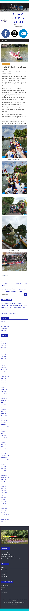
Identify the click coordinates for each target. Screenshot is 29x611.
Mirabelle (4, 73)
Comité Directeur (5, 585)
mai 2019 (3, 468)
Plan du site (4, 592)
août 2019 (3, 462)
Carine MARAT (16, 71)
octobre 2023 (4, 398)
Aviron (2, 567)
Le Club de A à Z (5, 326)
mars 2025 (3, 367)
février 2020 (4, 451)
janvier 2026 (4, 354)
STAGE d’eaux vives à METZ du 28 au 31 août (14, 284)
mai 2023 (3, 409)
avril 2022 (3, 433)
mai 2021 (3, 442)
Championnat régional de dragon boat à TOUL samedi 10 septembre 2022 (14, 290)
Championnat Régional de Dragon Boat (10, 558)
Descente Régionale (6, 552)
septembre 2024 (5, 376)
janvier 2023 (4, 418)
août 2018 (3, 479)
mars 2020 (3, 448)
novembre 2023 (5, 396)
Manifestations (6, 64)
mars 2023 (3, 413)
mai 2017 (3, 503)
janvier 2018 (4, 490)
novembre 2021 (5, 437)
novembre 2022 (5, 422)
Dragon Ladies (4, 576)
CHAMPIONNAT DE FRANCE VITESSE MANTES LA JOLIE (13, 307)
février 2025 (4, 369)
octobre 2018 (4, 475)
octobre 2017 (4, 492)
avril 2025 (3, 365)
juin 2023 (3, 407)
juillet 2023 (3, 405)
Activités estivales (5, 321)
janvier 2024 (4, 391)
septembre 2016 (5, 519)
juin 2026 (3, 343)
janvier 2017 (4, 510)
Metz (25, 71)
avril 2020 (3, 446)
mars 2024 (3, 387)
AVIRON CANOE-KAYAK (18, 18)
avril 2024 (3, 385)
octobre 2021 (4, 440)
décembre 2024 (5, 372)
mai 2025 (3, 363)
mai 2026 (3, 345)
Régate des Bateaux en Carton (8, 556)
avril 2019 (3, 470)
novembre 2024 (5, 374)
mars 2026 (3, 350)
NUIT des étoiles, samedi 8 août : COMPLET (11, 303)
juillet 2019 (3, 464)
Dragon (22, 71)
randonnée (9, 73)
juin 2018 (3, 484)
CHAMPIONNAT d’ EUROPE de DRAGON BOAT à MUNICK (14, 305)
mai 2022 (3, 431)
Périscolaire (4, 572)
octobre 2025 (4, 356)
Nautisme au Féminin (6, 554)
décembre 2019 (5, 455)
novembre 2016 (5, 514)
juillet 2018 (3, 481)
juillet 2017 (3, 499)
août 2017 (3, 497)
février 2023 (4, 416)
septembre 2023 (5, 400)
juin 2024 (3, 383)
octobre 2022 (4, 424)
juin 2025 (3, 361)
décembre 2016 (5, 512)
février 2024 (4, 389)
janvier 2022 (4, 435)
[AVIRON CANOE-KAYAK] (2, 40)
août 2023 (3, 402)
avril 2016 (3, 521)
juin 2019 (3, 466)
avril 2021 (3, 444)
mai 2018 (3, 486)
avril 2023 (3, 411)
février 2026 (4, 352)
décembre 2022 (5, 420)
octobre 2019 (4, 457)
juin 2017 (3, 501)
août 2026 (3, 339)
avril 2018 (3, 488)
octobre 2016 (4, 517)
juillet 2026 (3, 341)
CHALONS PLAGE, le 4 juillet (7, 310)
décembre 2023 (5, 394)
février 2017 (4, 508)
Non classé (3, 330)
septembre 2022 (5, 427)
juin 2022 (3, 429)
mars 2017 (3, 506)
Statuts (3, 587)
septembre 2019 (5, 459)
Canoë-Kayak (4, 569)
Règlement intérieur (6, 590)
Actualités (3, 324)
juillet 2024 (3, 380)
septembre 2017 (5, 495)
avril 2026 (3, 347)
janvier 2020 (4, 453)
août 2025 (3, 358)
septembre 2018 (5, 477)
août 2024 (3, 378)
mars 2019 (3, 473)
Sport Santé (4, 574)
